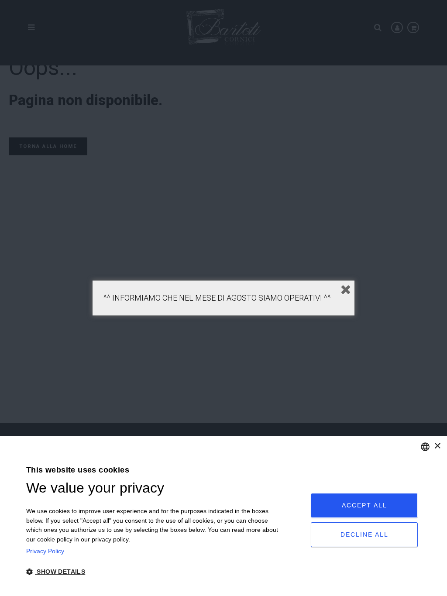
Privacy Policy (45, 551)
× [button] (437, 446)
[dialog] (223, 516)
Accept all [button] (364, 505)
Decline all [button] (364, 534)
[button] (154, 572)
